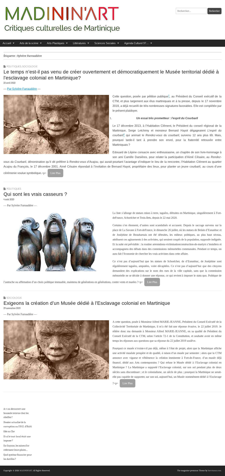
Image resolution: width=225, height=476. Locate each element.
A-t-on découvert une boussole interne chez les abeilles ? (16, 413)
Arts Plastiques (55, 43)
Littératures (79, 43)
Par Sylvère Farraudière (22, 88)
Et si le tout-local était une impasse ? (17, 438)
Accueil (7, 43)
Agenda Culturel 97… (136, 43)
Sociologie (30, 66)
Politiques (14, 66)
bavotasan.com (214, 470)
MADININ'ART (26, 470)
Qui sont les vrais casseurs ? (35, 194)
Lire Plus (55, 173)
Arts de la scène (29, 43)
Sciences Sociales (105, 43)
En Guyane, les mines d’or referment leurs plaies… (16, 447)
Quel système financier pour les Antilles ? (18, 457)
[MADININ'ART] (62, 17)
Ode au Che (9, 431)
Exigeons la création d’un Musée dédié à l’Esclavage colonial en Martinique (87, 303)
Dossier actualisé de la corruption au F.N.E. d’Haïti (18, 424)
